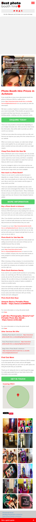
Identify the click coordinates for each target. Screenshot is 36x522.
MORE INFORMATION (18, 202)
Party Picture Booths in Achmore (11, 516)
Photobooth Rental (7, 512)
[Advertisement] (18, 35)
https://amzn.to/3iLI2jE (12, 320)
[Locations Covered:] (2, 2)
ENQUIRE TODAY (18, 120)
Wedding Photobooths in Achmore (12, 514)
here (5, 312)
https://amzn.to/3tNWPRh (20, 304)
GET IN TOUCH (18, 379)
